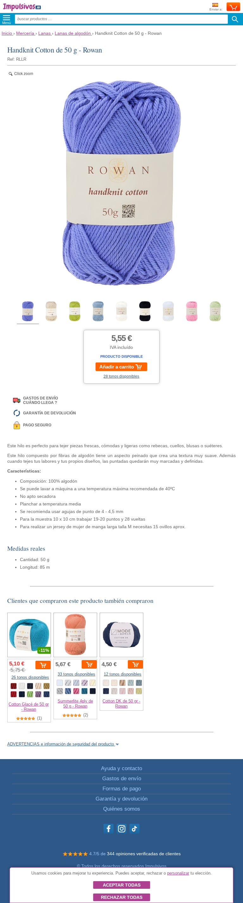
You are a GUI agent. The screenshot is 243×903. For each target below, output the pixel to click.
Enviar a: (215, 9)
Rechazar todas (121, 897)
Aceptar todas (121, 885)
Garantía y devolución (121, 799)
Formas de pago (122, 789)
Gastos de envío (121, 779)
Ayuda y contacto (121, 768)
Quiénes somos (121, 809)
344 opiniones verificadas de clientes (144, 853)
